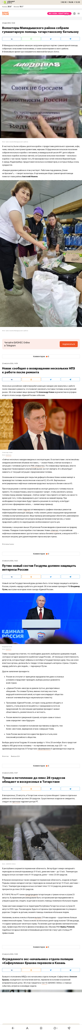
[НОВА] (59, 13)
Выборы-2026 (15, 756)
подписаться (68, 344)
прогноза (16, 801)
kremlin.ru (8, 455)
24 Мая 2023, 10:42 (8, 23)
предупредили (31, 894)
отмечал (54, 530)
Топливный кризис (8, 544)
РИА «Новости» (37, 466)
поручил (26, 509)
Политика (5, 756)
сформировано (44, 749)
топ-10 (44, 983)
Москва (16, 7)
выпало (38, 917)
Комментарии (41, 356)
